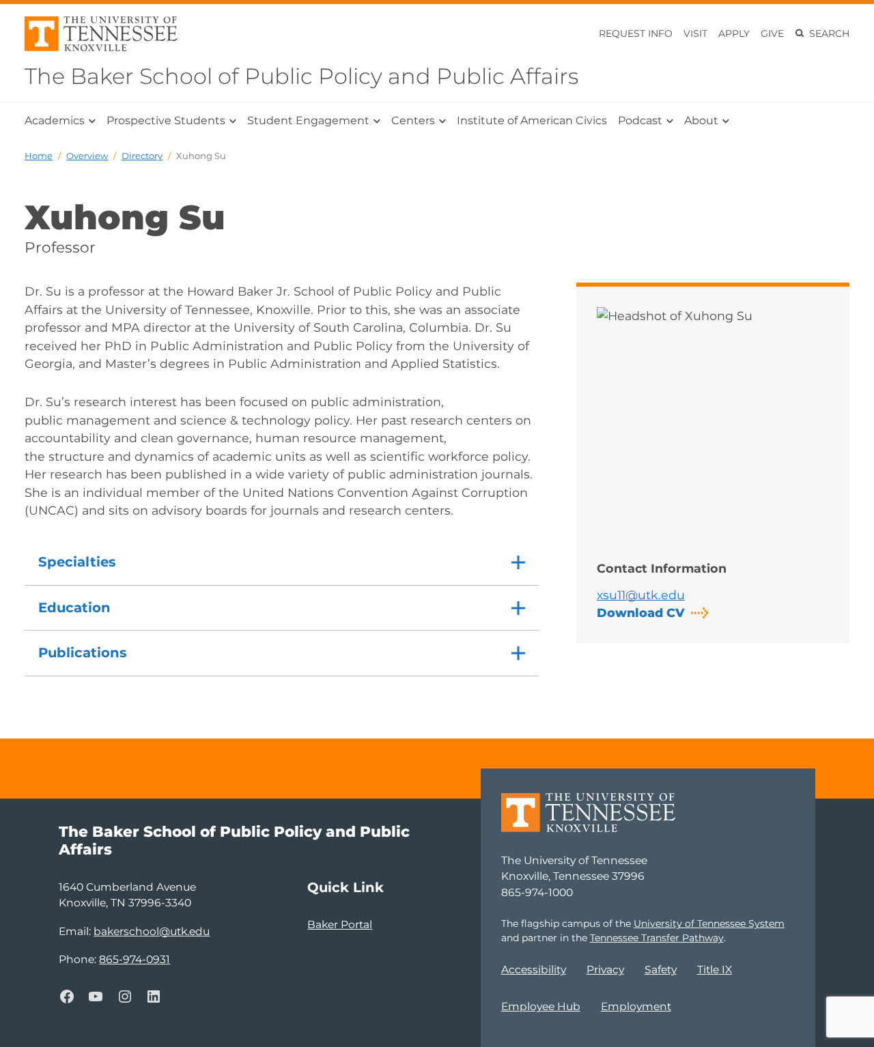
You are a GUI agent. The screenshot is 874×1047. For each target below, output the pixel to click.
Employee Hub (540, 1006)
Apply (734, 33)
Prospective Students (166, 120)
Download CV (640, 612)
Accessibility (533, 969)
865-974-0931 (134, 959)
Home (39, 155)
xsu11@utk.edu (641, 595)
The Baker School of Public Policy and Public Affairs (301, 76)
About (701, 120)
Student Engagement (308, 120)
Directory (142, 155)
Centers (413, 120)
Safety (661, 969)
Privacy (605, 969)
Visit (695, 33)
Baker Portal (339, 924)
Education (74, 607)
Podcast (640, 120)
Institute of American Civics (532, 120)
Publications (82, 652)
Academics (55, 120)
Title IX (714, 969)
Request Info (636, 33)
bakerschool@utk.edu (152, 931)
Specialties (76, 562)
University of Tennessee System (709, 923)
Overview (87, 155)
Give (772, 33)
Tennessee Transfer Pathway (657, 938)
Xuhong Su (201, 155)
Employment (636, 1006)
